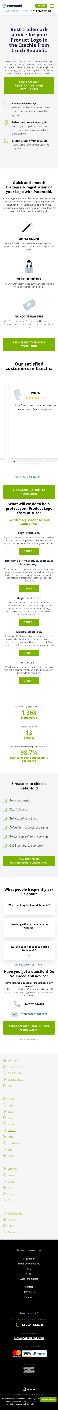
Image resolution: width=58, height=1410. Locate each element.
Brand (11, 1098)
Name (11, 1117)
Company (12, 1168)
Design (11, 1111)
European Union (16, 1066)
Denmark (12, 1232)
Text (10, 1149)
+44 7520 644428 (42, 10)
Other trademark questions (28, 965)
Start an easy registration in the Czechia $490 (29, 85)
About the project (29, 1278)
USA (10, 1085)
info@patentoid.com (33, 1014)
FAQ (29, 1268)
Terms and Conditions (29, 1263)
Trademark (29, 1297)
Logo (10, 1105)
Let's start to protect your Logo (29, 344)
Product (12, 1200)
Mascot (11, 1130)
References (29, 1291)
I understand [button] (48, 1399)
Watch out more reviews (27, 477)
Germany (12, 1219)
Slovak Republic (15, 1079)
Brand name (14, 1142)
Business (12, 1193)
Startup (11, 1174)
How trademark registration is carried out (29, 860)
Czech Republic (15, 1073)
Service (11, 1187)
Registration (29, 1258)
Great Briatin (14, 1060)
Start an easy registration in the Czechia (29, 1027)
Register (41, 6)
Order (27, 551)
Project (11, 1181)
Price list (29, 1273)
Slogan (11, 1155)
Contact (29, 1286)
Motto (11, 1124)
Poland (11, 1225)
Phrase (11, 1136)
